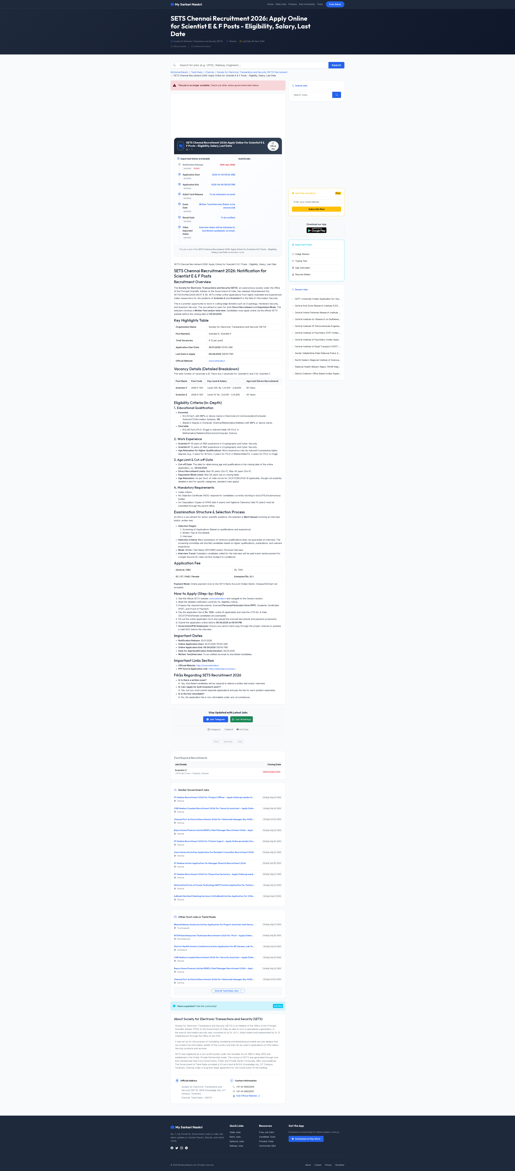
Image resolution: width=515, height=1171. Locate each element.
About (308, 1165)
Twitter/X (228, 729)
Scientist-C (181, 770)
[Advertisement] (228, 115)
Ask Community (307, 4)
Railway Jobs (236, 1145)
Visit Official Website (247, 1095)
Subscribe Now (317, 209)
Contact (317, 1165)
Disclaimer (339, 1165)
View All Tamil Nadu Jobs (227, 991)
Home (270, 4)
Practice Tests (266, 1141)
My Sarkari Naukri (188, 4)
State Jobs (281, 4)
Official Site (273, 147)
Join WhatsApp (243, 719)
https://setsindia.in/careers (222, 668)
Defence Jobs (237, 1141)
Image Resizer (302, 254)
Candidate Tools (267, 1136)
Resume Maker (303, 274)
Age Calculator (302, 267)
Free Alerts (335, 4)
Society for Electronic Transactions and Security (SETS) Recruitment (252, 72)
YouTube (243, 729)
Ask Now (278, 1006)
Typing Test (301, 261)
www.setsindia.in (217, 360)
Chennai (209, 72)
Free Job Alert (266, 1132)
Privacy (328, 1165)
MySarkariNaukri (179, 72)
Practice (292, 4)
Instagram (215, 729)
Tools (320, 4)
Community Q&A (267, 1145)
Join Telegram (217, 719)
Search (336, 65)
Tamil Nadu (197, 72)
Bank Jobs (235, 1136)
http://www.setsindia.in (207, 665)
